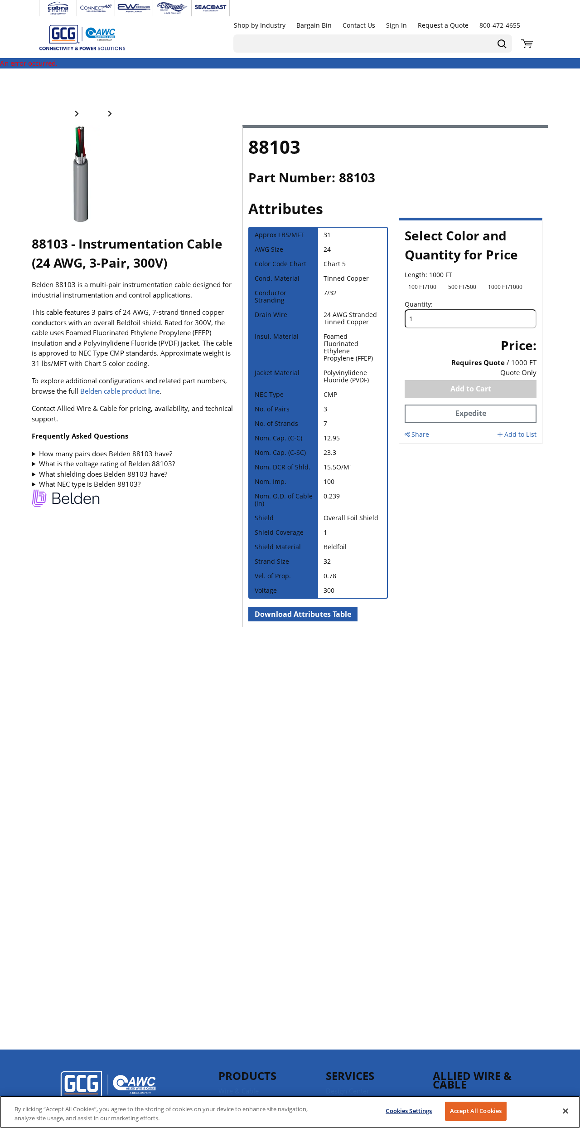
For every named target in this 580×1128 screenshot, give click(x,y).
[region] (290, 1112)
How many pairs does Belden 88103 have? (105, 453)
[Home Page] (91, 37)
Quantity (418, 304)
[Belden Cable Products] (66, 499)
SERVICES (350, 1075)
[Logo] (108, 1090)
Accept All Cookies (476, 1111)
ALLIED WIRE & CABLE (472, 1080)
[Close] (565, 1111)
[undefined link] (58, 8)
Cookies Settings (409, 1111)
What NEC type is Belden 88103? (89, 483)
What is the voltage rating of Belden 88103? (107, 463)
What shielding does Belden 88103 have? (103, 474)
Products (247, 1075)
